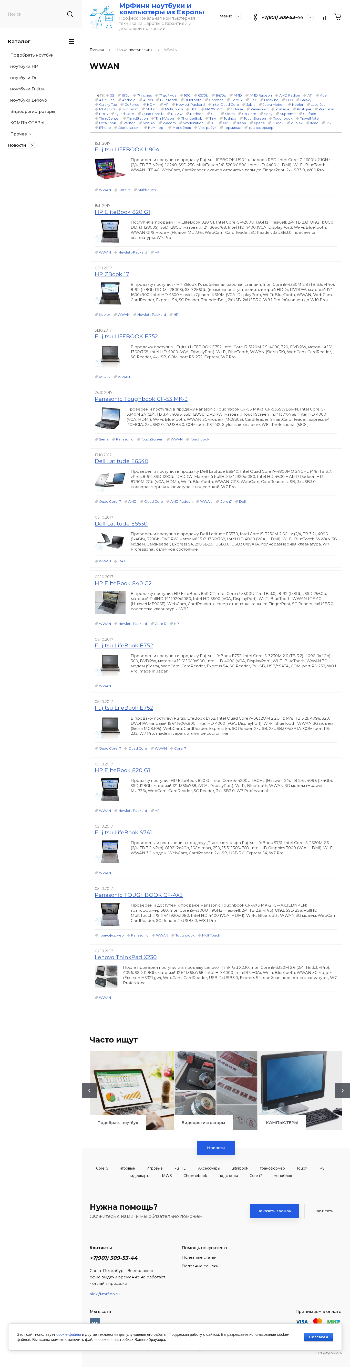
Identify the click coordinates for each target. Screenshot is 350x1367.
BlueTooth (168, 100)
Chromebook (195, 1175)
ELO (289, 100)
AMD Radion (289, 95)
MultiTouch (174, 109)
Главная (97, 50)
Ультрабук (207, 127)
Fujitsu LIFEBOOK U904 (127, 149)
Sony (268, 114)
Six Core (249, 114)
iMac (314, 123)
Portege (282, 109)
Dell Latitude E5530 (121, 523)
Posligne (304, 109)
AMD (238, 95)
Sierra (230, 114)
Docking (271, 100)
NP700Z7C (214, 109)
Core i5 (102, 1168)
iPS (328, 123)
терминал (232, 127)
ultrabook (240, 1168)
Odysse (237, 109)
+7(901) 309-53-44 (282, 17)
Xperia (259, 123)
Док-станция (129, 127)
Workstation (193, 123)
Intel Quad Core (225, 104)
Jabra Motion (273, 104)
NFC (194, 109)
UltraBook (107, 123)
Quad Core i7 (153, 114)
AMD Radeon (261, 95)
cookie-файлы (68, 1334)
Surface (309, 114)
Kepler (297, 104)
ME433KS (107, 109)
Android (129, 100)
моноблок (283, 1175)
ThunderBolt (191, 118)
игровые (127, 1168)
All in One (107, 100)
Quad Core (124, 114)
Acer (324, 95)
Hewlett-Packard (190, 104)
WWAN (149, 123)
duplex (297, 123)
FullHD (180, 1168)
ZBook (278, 123)
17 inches (144, 95)
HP (166, 104)
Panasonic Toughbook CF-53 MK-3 (141, 399)
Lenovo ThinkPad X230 (126, 957)
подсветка (228, 1175)
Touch (301, 1168)
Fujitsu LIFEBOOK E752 (126, 336)
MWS (167, 1175)
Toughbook (283, 118)
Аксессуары (209, 1168)
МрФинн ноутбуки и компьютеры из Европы (161, 9)
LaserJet (318, 104)
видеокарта (139, 1175)
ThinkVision (165, 118)
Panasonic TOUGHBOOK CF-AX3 (139, 895)
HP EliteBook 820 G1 (122, 212)
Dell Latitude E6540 (121, 461)
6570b (203, 95)
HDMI (151, 104)
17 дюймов (168, 95)
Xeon (241, 123)
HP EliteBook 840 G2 (123, 583)
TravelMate (309, 118)
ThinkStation (137, 118)
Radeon (196, 114)
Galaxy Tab (108, 104)
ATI (309, 95)
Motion (152, 109)
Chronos (216, 100)
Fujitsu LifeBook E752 (124, 645)
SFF (214, 114)
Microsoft (130, 109)
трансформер (261, 127)
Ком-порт (156, 127)
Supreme (288, 114)
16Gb (126, 95)
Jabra (250, 104)
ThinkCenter (109, 118)
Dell (253, 100)
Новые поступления (133, 50)
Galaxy (305, 100)
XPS (226, 123)
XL (213, 123)
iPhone (105, 127)
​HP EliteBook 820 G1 (122, 770)
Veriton (129, 123)
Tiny (213, 118)
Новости (216, 1147)
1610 (187, 95)
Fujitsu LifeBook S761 (123, 832)
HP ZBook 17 (112, 274)
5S (112, 95)
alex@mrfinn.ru (105, 1293)
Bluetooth (192, 100)
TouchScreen (255, 118)
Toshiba (230, 118)
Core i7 (236, 100)
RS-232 (177, 114)
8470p (221, 95)
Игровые (155, 1168)
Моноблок (181, 127)
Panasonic (259, 109)
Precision (326, 109)
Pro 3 (103, 114)
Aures (148, 100)
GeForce (132, 104)
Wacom (169, 123)
